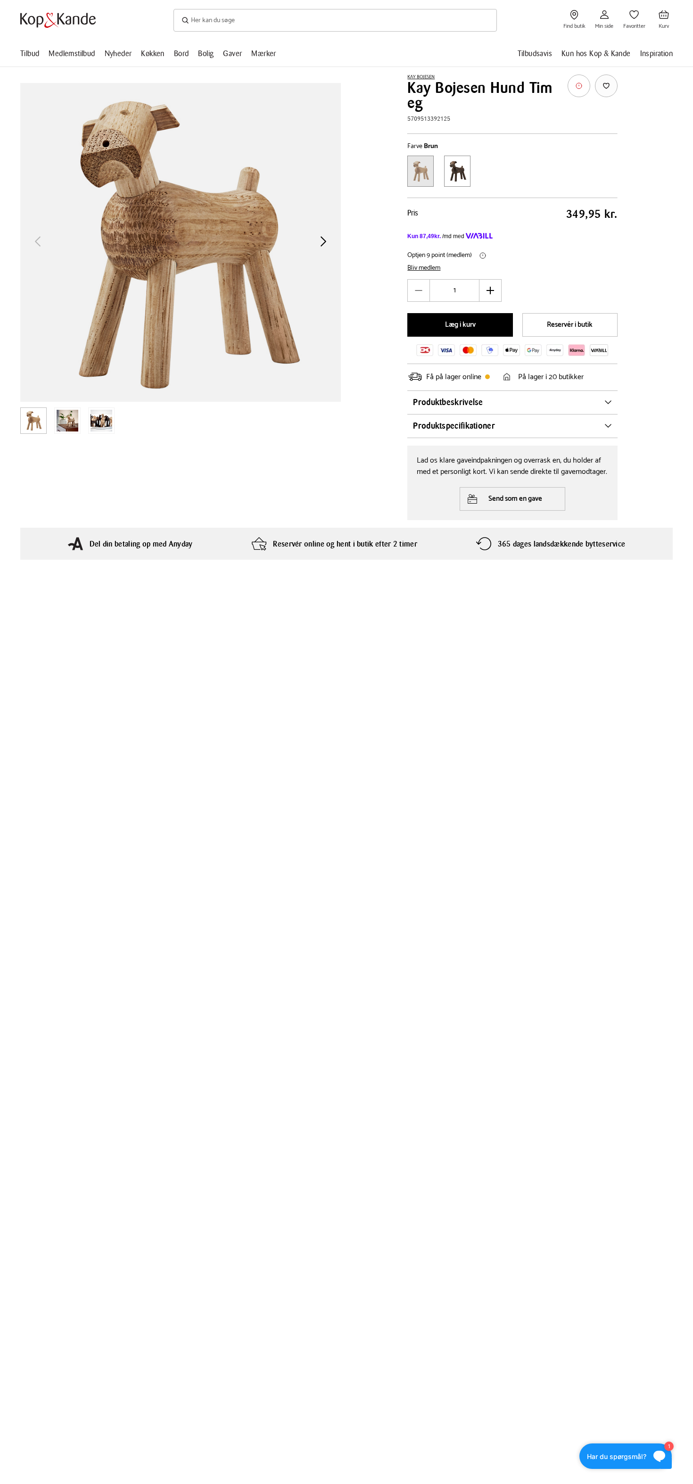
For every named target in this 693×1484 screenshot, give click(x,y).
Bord (181, 53)
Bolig (206, 53)
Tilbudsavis (535, 53)
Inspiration (656, 53)
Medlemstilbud (72, 53)
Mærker (263, 53)
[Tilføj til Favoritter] (606, 86)
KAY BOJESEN (421, 77)
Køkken (152, 53)
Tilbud (29, 53)
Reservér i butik (570, 325)
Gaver (232, 53)
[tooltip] (579, 85)
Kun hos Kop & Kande (596, 53)
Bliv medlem (423, 268)
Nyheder (118, 53)
